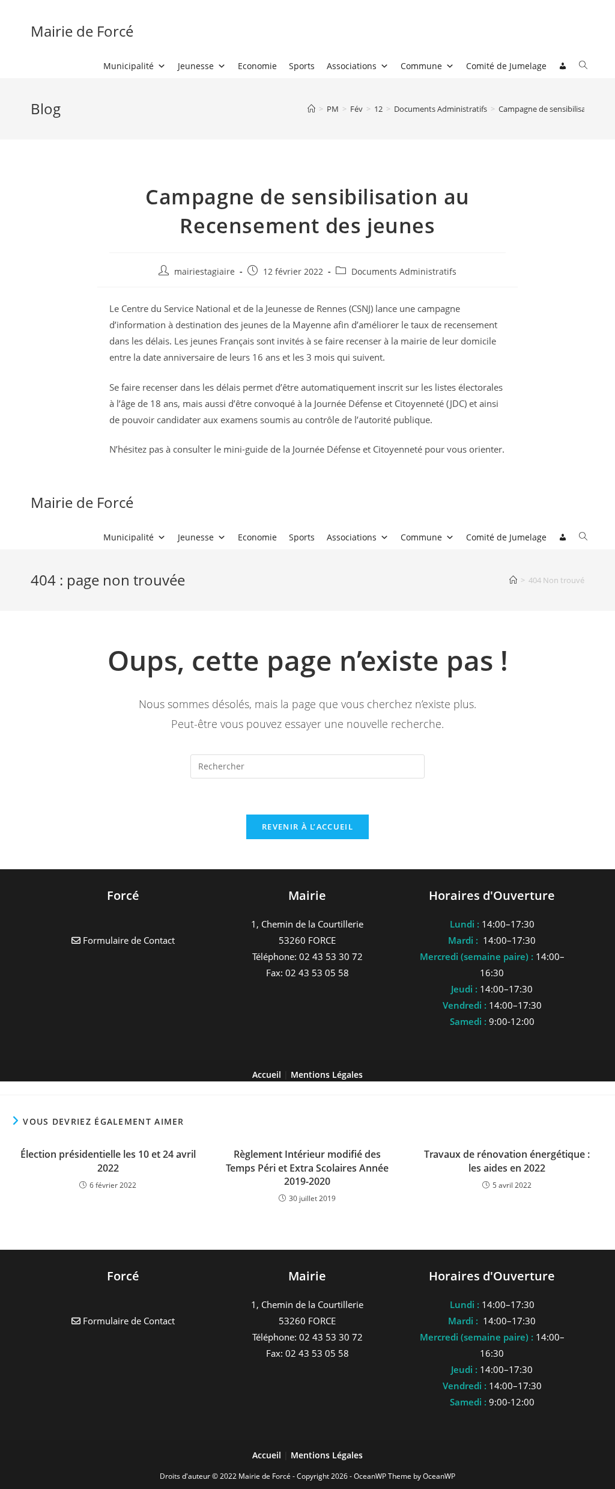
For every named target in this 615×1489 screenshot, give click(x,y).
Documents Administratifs (403, 271)
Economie (257, 66)
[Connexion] (563, 66)
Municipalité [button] (128, 66)
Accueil (267, 1455)
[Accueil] (311, 108)
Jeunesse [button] (196, 66)
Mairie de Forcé (82, 31)
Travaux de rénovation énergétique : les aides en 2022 (507, 1161)
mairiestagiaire (204, 271)
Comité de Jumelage (506, 66)
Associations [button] (352, 66)
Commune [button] (421, 66)
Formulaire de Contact (127, 1321)
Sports (302, 66)
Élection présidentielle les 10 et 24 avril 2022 (108, 1161)
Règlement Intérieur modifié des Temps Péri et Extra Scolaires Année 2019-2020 (307, 1168)
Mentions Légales (327, 1455)
